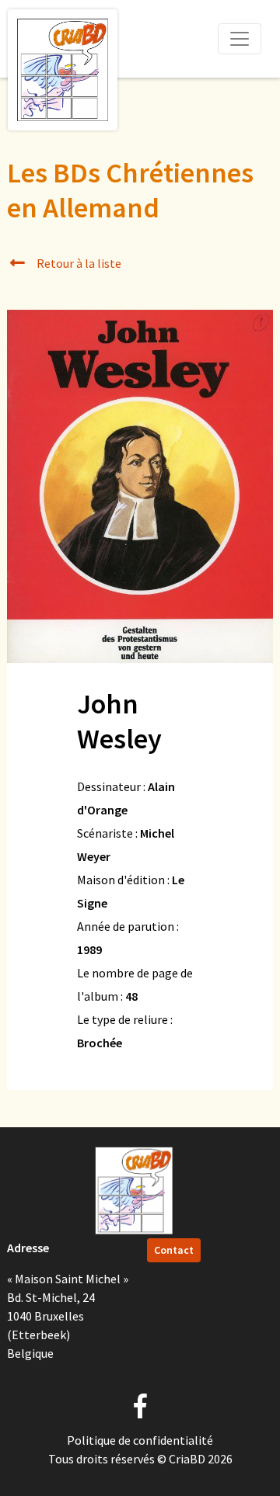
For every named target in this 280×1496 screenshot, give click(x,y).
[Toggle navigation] (239, 38)
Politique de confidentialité (140, 1440)
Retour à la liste (77, 263)
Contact (174, 1250)
